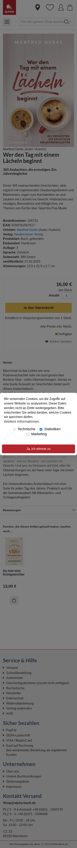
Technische (26, 429)
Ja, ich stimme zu (38, 448)
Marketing (38, 434)
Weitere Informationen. (22, 421)
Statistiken (52, 429)
